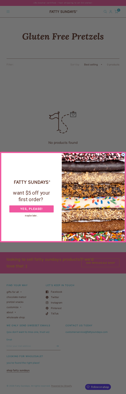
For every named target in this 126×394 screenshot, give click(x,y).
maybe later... (31, 215)
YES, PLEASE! (31, 209)
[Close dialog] (123, 154)
